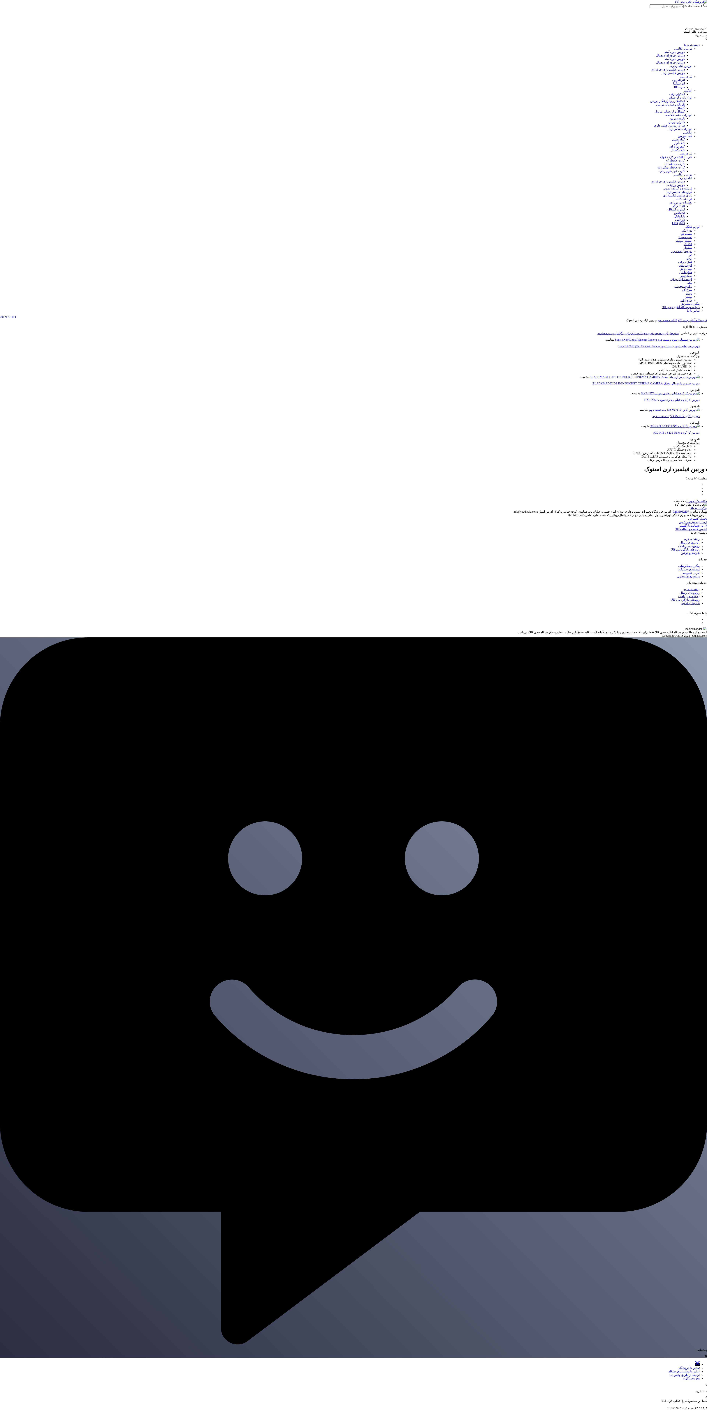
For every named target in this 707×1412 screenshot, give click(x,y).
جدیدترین (641, 333)
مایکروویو (686, 275)
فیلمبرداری (685, 178)
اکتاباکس (679, 212)
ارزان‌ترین (628, 333)
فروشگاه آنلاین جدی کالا (692, 320)
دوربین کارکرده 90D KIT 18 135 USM (676, 432)
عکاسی (687, 132)
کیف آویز (679, 143)
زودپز (689, 293)
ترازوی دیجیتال (683, 286)
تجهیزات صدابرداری (680, 129)
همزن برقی (685, 261)
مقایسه (609, 339)
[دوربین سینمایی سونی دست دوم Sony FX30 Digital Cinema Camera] (657, 339)
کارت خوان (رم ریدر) (672, 171)
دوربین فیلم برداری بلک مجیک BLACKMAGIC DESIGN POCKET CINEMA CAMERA (646, 383)
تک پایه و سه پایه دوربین (670, 104)
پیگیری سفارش (690, 303)
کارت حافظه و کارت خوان (676, 157)
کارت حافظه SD (675, 164)
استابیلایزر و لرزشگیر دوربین (667, 101)
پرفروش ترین (670, 333)
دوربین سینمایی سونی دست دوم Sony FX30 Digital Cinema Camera (659, 346)
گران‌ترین (616, 333)
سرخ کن (687, 230)
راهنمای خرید (692, 539)
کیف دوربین (685, 136)
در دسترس (603, 333)
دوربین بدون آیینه (674, 52)
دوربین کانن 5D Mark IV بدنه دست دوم (676, 416)
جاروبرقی (686, 300)
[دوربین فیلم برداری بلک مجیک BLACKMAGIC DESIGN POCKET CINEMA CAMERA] (644, 377)
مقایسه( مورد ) (696, 501)
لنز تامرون (678, 80)
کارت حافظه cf (675, 160)
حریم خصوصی (691, 572)
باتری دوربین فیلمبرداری (677, 195)
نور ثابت (680, 219)
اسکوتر (688, 90)
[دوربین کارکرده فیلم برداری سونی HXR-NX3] (670, 393)
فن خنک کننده (684, 199)
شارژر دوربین (676, 122)
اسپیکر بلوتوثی (683, 240)
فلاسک (688, 244)
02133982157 (681, 511)
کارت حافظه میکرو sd (671, 167)
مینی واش (686, 268)
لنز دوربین (686, 76)
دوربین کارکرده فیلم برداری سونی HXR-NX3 (672, 399)
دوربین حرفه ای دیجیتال (670, 55)
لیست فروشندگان (689, 569)
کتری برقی (685, 265)
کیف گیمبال (678, 150)
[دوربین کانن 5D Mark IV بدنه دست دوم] (674, 409)
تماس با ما (693, 310)
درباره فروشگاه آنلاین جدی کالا (681, 307)
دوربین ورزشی (676, 185)
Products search (693, 6)
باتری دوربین (677, 118)
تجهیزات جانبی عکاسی (678, 115)
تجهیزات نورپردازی (681, 202)
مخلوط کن (685, 272)
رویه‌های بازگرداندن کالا (685, 549)
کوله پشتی (678, 139)
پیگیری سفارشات (689, 565)
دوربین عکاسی (683, 48)
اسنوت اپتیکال (676, 209)
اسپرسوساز (685, 237)
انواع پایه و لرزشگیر (680, 97)
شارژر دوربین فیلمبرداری (669, 125)
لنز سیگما (679, 83)
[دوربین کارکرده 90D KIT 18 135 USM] (675, 426)
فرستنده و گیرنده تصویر (677, 188)
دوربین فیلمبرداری (681, 66)
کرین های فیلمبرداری (679, 192)
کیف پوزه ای (677, 146)
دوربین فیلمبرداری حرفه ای (668, 69)
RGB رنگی (678, 206)
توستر (688, 296)
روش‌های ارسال (690, 542)
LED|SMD (678, 223)
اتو (690, 254)
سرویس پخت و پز (681, 251)
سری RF (679, 87)
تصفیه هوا (686, 233)
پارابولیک (679, 216)
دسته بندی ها (692, 45)
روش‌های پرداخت (689, 546)
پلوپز (689, 258)
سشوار (688, 247)
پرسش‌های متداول (688, 576)
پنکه (689, 282)
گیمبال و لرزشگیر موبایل (670, 111)
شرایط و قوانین (690, 553)
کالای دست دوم (667, 320)
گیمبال (681, 108)
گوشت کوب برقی (681, 279)
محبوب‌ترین (654, 333)
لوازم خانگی (692, 226)
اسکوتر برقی (677, 94)
